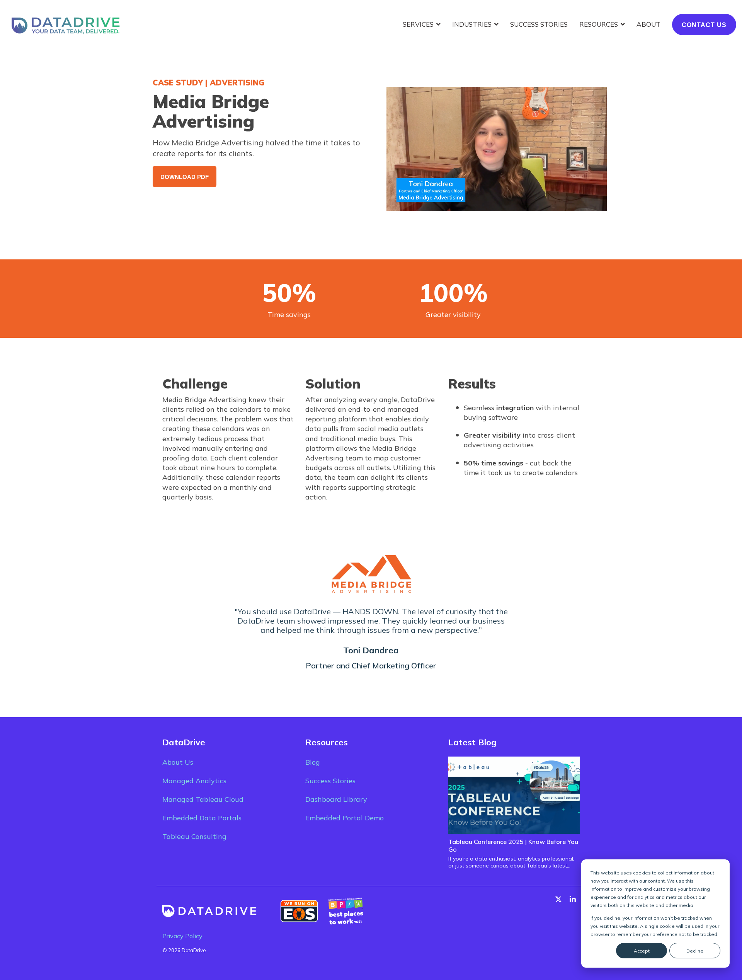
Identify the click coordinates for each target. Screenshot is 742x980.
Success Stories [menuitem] (330, 780)
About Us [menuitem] (177, 762)
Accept (642, 951)
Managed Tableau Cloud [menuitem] (202, 799)
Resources (599, 24)
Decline (694, 951)
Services (419, 24)
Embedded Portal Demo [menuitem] (344, 817)
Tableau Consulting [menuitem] (194, 836)
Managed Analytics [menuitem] (194, 780)
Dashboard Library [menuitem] (336, 799)
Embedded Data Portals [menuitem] (202, 817)
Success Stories (539, 24)
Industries (472, 24)
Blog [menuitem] (312, 762)
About (648, 24)
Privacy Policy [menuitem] (182, 936)
